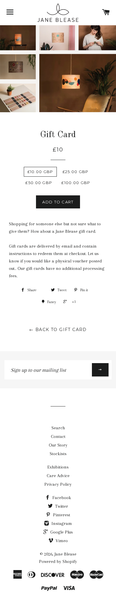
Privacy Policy (58, 484)
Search (58, 428)
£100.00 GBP (75, 182)
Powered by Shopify (58, 561)
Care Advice (58, 475)
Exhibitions (58, 467)
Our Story (58, 445)
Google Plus (61, 532)
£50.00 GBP (38, 182)
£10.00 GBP (40, 171)
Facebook (61, 497)
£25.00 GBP (75, 171)
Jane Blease (65, 554)
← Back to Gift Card (58, 329)
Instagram (61, 523)
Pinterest (61, 515)
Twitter (61, 506)
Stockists (58, 453)
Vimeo (61, 540)
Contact (58, 436)
